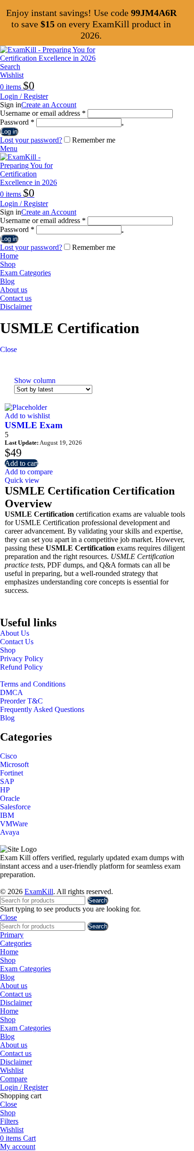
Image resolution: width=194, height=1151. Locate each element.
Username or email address (43, 113)
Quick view (22, 480)
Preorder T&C (21, 701)
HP (5, 790)
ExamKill (38, 891)
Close (8, 349)
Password (17, 122)
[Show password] (122, 125)
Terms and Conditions (32, 684)
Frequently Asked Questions (42, 709)
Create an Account (48, 105)
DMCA (11, 692)
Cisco (8, 756)
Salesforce (15, 807)
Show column (35, 380)
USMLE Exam (34, 425)
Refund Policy (21, 667)
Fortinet (11, 773)
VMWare (14, 824)
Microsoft (14, 764)
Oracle (10, 798)
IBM (7, 815)
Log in (9, 131)
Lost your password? (31, 140)
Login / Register (24, 1087)
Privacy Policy (21, 659)
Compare (13, 1079)
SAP (7, 781)
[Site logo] (59, 58)
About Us (14, 633)
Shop (8, 650)
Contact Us (16, 642)
